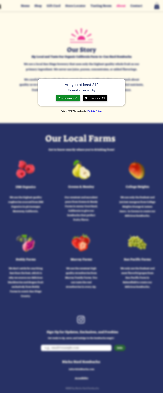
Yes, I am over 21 (68, 98)
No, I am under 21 (95, 98)
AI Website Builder (94, 111)
